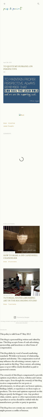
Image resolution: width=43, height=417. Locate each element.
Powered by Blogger (23, 317)
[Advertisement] (21, 33)
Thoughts (11, 126)
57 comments (12, 261)
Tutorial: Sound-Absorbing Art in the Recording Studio (20, 299)
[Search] (38, 3)
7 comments (12, 304)
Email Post (11, 123)
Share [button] (5, 123)
